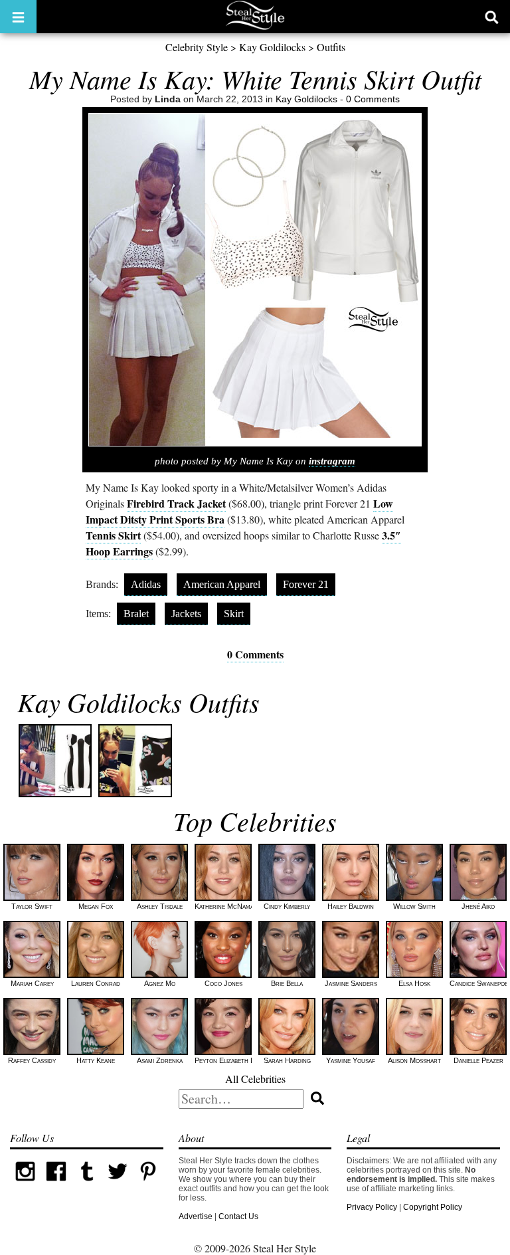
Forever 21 (306, 584)
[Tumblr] (87, 1184)
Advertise (195, 1216)
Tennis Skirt (113, 535)
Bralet (136, 613)
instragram (332, 461)
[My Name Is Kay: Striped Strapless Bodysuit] (55, 760)
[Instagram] (25, 1184)
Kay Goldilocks (272, 47)
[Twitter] (117, 1184)
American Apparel (221, 584)
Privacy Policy (372, 1207)
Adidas (146, 584)
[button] (18, 16)
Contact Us (238, 1216)
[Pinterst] (148, 1184)
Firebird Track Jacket (176, 503)
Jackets (186, 613)
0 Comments (373, 99)
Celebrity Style (196, 47)
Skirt (234, 613)
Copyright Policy (432, 1207)
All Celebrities (255, 1079)
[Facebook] (56, 1184)
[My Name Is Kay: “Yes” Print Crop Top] (135, 760)
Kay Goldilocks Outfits (138, 702)
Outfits (331, 47)
